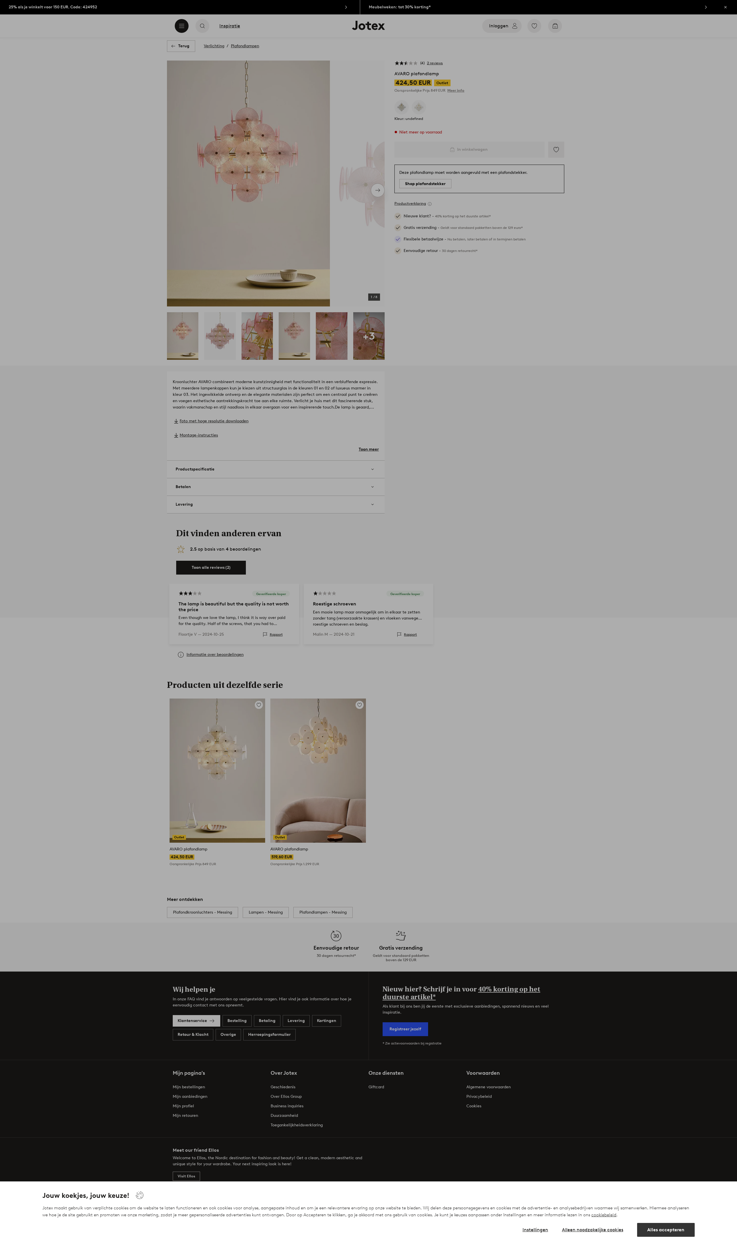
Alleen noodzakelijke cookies (592, 1229)
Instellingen (535, 1229)
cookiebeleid (603, 1214)
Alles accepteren (665, 1229)
